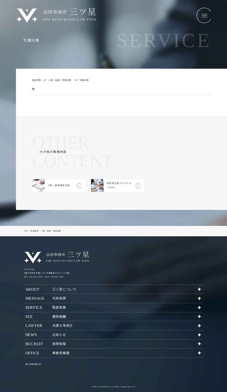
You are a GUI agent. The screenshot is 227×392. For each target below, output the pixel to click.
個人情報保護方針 (33, 364)
